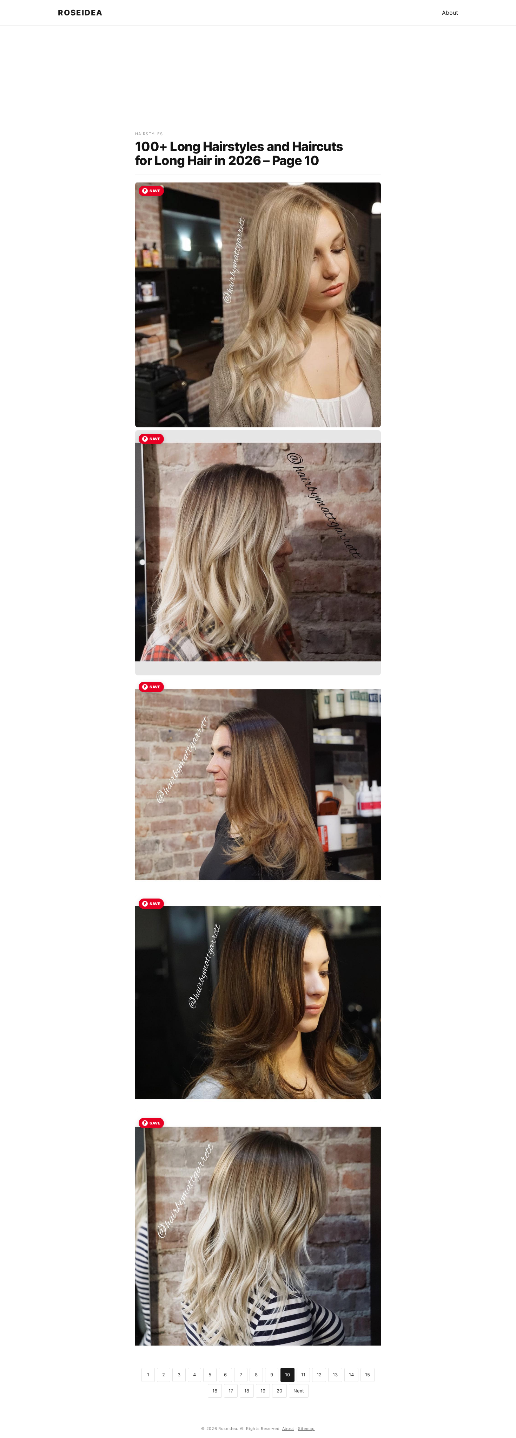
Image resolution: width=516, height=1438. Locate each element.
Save (155, 190)
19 (262, 1391)
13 (335, 1374)
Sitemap (306, 1428)
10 (287, 1374)
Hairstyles (149, 133)
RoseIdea (80, 12)
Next (298, 1391)
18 (246, 1391)
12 (319, 1374)
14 (351, 1374)
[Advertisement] (258, 82)
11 (303, 1374)
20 (279, 1391)
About (450, 12)
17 (231, 1391)
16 (214, 1391)
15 (367, 1374)
